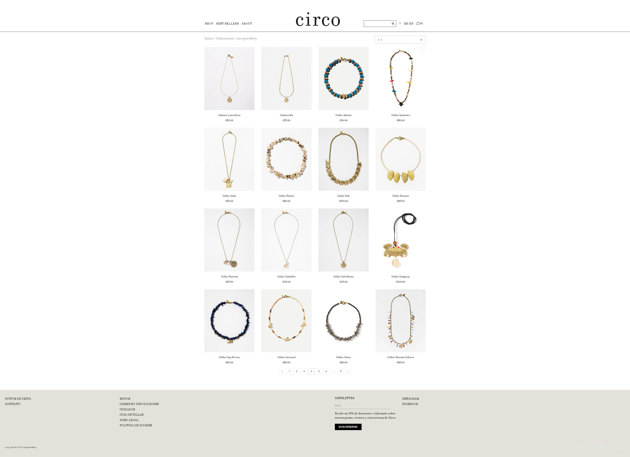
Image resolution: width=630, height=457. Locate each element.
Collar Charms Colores (400, 357)
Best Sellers (227, 24)
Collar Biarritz (229, 276)
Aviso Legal (129, 420)
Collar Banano (400, 196)
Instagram (410, 399)
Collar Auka (229, 196)
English (411, 24)
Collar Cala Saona (343, 276)
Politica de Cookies (136, 425)
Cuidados (127, 409)
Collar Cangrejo (400, 276)
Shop (209, 24)
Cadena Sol (286, 115)
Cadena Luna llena (229, 115)
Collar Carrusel (286, 357)
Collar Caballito (286, 276)
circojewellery (29, 447)
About (247, 24)
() (421, 23)
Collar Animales (400, 115)
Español (406, 24)
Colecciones (225, 39)
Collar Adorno (344, 115)
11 (341, 371)
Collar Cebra (343, 357)
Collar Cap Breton (229, 357)
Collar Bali (343, 196)
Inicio (208, 39)
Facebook (410, 404)
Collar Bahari (286, 196)
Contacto (13, 404)
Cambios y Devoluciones (139, 404)
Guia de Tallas (131, 415)
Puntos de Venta (18, 399)
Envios (125, 399)
